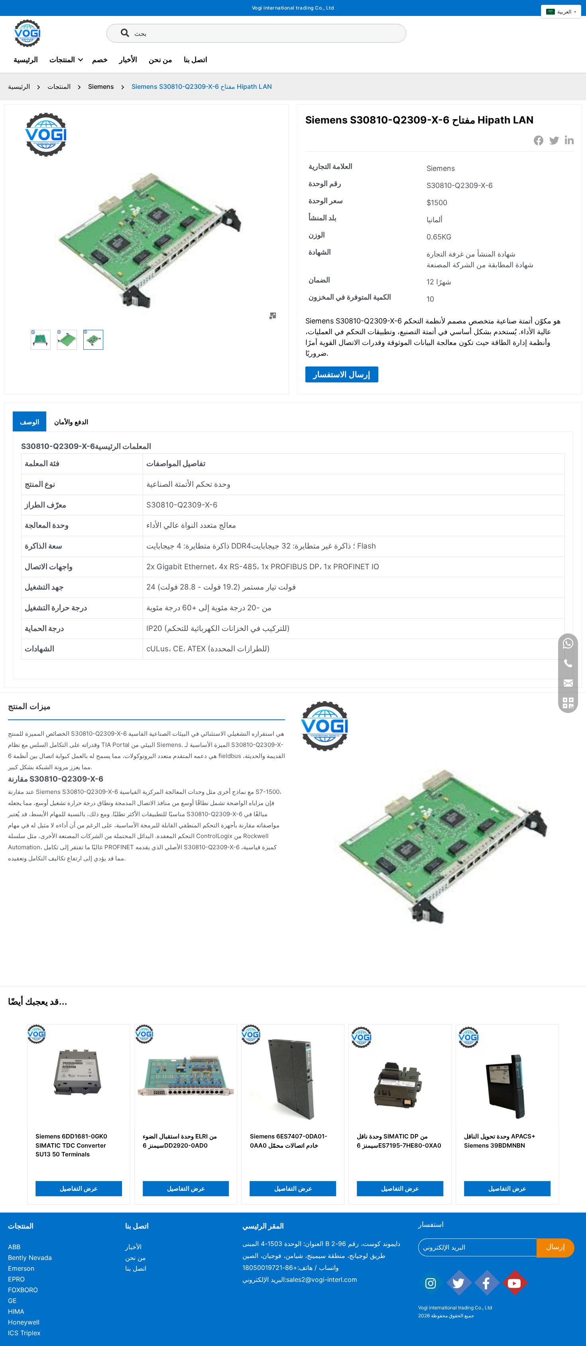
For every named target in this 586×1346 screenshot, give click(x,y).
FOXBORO (23, 1290)
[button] (341, 374)
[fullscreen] (273, 316)
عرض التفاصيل (79, 1188)
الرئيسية (26, 59)
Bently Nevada (30, 1258)
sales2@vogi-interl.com (321, 1279)
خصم (100, 59)
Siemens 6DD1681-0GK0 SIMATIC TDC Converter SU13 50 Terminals (71, 1145)
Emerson (21, 1268)
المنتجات (62, 59)
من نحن (160, 59)
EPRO (16, 1279)
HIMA (16, 1311)
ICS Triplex (24, 1333)
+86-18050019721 (269, 1268)
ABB (14, 1247)
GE (12, 1301)
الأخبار (128, 59)
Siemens (101, 86)
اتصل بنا (195, 59)
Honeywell (23, 1322)
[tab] (29, 421)
